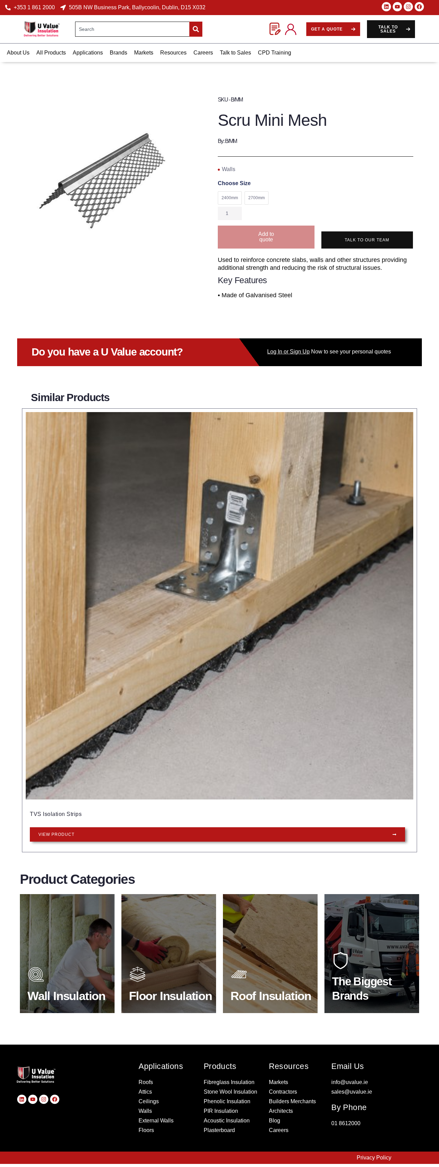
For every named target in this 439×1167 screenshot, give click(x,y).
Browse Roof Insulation (270, 992)
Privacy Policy (374, 1157)
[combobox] (132, 29)
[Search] (195, 29)
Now (294, 351)
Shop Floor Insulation (169, 992)
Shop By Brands (365, 994)
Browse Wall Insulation (67, 992)
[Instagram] (408, 6)
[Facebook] (419, 6)
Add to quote (266, 236)
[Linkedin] (386, 6)
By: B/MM (227, 141)
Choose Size (234, 183)
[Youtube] (397, 6)
